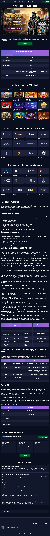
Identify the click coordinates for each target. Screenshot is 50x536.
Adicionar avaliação (43, 437)
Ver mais (25, 455)
